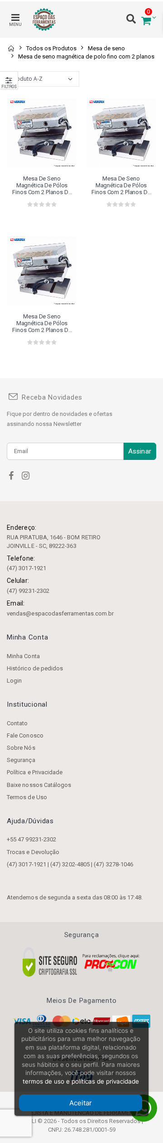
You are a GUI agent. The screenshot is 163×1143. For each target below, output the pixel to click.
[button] (146, 20)
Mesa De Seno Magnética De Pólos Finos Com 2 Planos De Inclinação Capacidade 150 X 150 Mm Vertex (120, 185)
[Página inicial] (11, 48)
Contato (17, 723)
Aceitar (80, 1103)
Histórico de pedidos (35, 668)
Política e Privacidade (34, 772)
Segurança (21, 760)
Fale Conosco (25, 735)
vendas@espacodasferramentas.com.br (60, 613)
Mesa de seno (106, 48)
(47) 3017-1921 (26, 568)
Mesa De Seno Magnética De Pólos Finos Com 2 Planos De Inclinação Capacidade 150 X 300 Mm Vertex (41, 323)
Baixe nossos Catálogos (39, 785)
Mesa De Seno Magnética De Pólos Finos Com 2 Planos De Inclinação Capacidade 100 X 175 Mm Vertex (41, 185)
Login (14, 680)
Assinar (139, 451)
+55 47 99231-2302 (31, 839)
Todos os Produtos (51, 48)
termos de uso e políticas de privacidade (81, 1081)
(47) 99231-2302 (28, 590)
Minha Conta (23, 656)
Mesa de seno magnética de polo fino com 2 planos (86, 56)
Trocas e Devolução (33, 852)
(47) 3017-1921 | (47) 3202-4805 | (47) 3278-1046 (70, 864)
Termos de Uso (27, 797)
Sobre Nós (21, 747)
